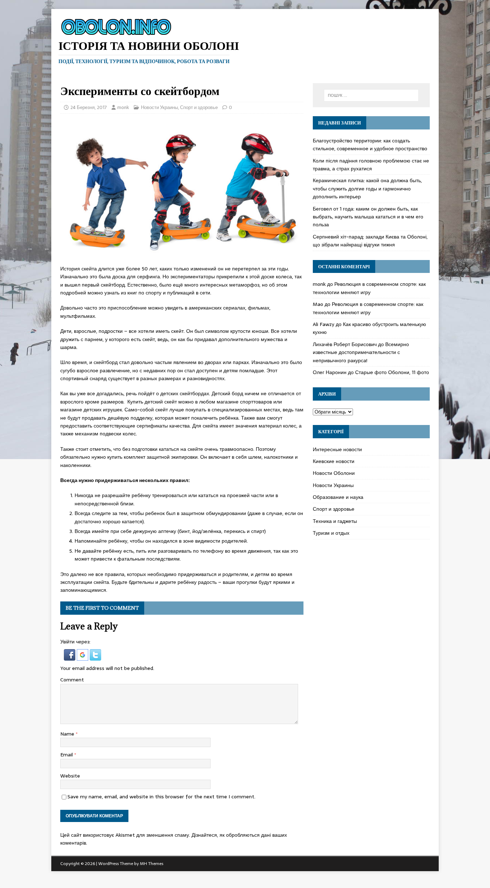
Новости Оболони (334, 473)
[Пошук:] (371, 95)
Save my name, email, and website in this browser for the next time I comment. (161, 796)
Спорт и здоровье (199, 107)
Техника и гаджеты (335, 521)
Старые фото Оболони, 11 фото (392, 372)
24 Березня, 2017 (88, 107)
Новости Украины (159, 107)
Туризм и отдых (331, 533)
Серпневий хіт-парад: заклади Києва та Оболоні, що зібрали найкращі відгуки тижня (370, 241)
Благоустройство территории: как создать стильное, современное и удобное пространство (370, 144)
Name (68, 734)
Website (70, 776)
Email (67, 755)
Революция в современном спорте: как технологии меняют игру (369, 288)
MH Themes (151, 863)
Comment (72, 680)
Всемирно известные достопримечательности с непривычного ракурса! (361, 352)
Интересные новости (337, 449)
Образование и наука (338, 497)
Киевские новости (333, 461)
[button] (70, 657)
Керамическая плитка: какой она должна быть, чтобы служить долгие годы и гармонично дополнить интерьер (367, 188)
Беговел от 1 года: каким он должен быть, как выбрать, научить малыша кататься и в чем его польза (368, 217)
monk (123, 107)
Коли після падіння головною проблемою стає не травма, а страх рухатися (371, 165)
